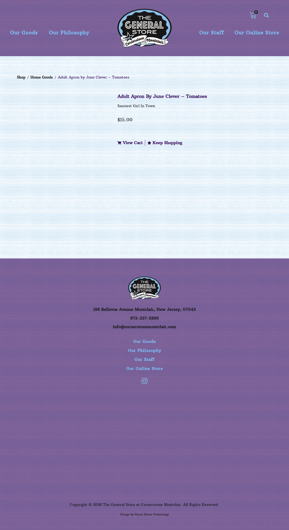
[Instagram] (144, 381)
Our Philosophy (69, 32)
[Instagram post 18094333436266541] (195, 400)
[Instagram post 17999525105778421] (93, 400)
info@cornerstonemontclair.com (144, 326)
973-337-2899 (144, 318)
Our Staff (211, 32)
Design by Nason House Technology (144, 514)
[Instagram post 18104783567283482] (144, 400)
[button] (266, 15)
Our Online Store (257, 32)
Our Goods (24, 32)
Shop (21, 77)
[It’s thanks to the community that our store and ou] (246, 427)
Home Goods (41, 77)
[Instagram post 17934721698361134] (42, 400)
